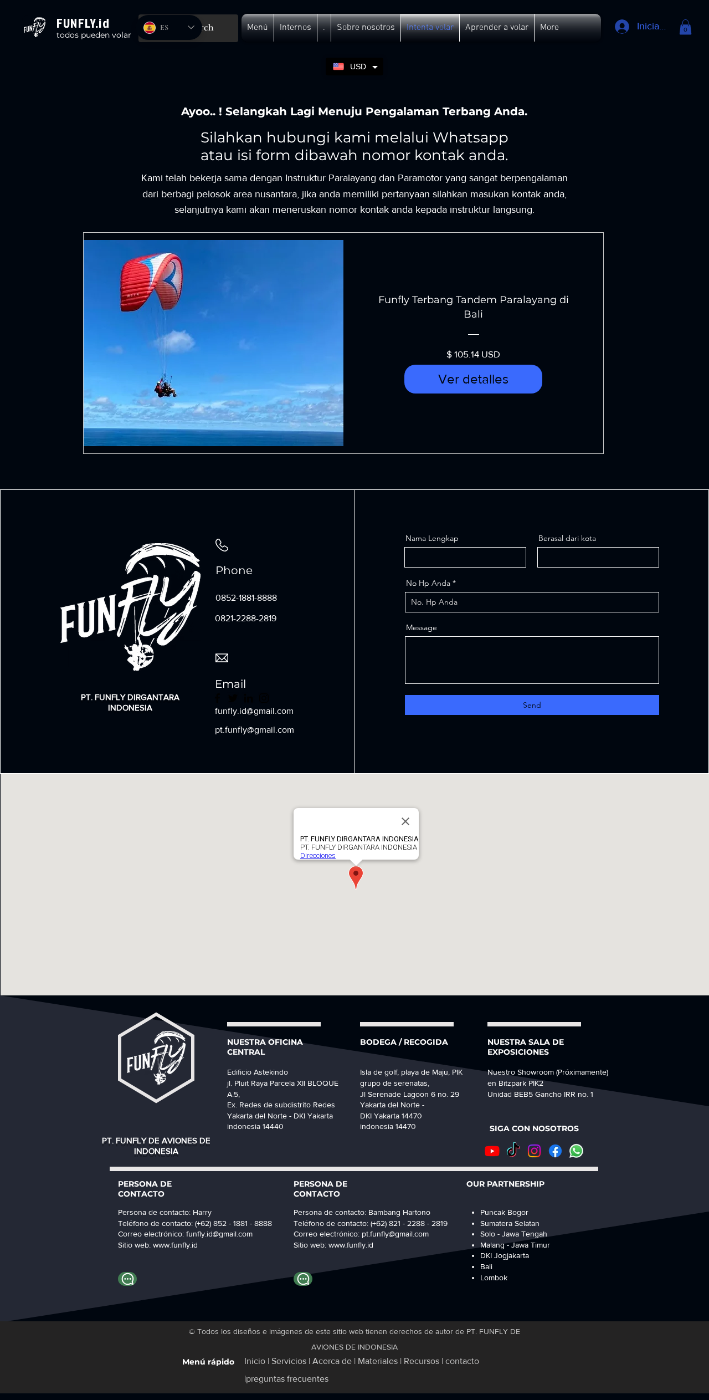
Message (421, 627)
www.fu (165, 1244)
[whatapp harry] (127, 1279)
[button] (258, 28)
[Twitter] (233, 698)
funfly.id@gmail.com (219, 1233)
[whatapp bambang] (303, 1279)
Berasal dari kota (567, 538)
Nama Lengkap (432, 538)
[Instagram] (264, 698)
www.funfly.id (350, 1244)
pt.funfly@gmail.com (254, 729)
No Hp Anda (428, 583)
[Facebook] (217, 698)
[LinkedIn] (248, 698)
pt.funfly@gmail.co (392, 1233)
